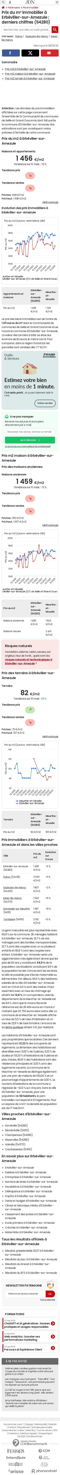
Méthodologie (50, 202)
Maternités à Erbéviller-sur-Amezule (27, 1232)
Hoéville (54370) (15, 1144)
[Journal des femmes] (16, 1451)
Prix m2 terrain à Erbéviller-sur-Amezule (30, 78)
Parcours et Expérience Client (23, 1348)
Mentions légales (29, 1433)
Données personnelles (42, 1427)
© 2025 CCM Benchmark (30, 1436)
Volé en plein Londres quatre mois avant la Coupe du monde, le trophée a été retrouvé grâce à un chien (29, 1371)
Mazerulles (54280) (17, 1139)
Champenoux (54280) (19, 1135)
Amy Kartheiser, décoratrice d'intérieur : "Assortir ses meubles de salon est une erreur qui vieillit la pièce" (29, 1403)
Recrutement (24, 1427)
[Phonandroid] (44, 1471)
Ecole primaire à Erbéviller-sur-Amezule (29, 1222)
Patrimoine (14, 7)
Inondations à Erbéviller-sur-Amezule (28, 1186)
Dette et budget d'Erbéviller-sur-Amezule (31, 1200)
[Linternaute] (16, 1457)
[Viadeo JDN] (44, 1464)
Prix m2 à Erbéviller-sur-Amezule (25, 69)
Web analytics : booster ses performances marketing (22, 1337)
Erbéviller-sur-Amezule (19, 1167)
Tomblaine (9, 919)
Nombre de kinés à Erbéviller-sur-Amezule (31, 1181)
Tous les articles (44, 1430)
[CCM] (44, 1451)
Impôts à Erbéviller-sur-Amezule (25, 1196)
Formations (14, 1314)
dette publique (14, 1027)
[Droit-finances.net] (44, 1458)
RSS (56, 1430)
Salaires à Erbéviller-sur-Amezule (25, 1172)
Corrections (13, 1433)
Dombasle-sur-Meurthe (16, 909)
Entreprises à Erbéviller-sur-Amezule (28, 1177)
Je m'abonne (28, 440)
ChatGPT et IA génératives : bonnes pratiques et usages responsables (27, 1324)
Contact (12, 1427)
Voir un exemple (47, 1300)
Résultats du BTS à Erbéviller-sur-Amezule (31, 1272)
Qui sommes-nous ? (13, 1424)
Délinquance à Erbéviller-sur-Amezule (28, 1191)
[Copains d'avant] (16, 1464)
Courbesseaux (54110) (18, 1149)
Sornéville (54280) (16, 1125)
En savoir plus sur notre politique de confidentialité (27, 446)
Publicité (52, 1424)
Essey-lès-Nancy (12, 898)
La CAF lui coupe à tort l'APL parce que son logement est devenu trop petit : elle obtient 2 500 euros (29, 1393)
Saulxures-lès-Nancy (37, 36)
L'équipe (29, 1424)
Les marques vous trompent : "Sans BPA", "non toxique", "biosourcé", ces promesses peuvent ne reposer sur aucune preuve (30, 1382)
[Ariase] (16, 1471)
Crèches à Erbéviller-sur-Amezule (26, 1227)
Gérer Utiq (30, 1430)
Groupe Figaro (45, 1433)
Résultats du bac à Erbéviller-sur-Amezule (31, 1259)
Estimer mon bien (45, 403)
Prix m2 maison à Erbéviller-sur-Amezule (30, 73)
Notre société (41, 1424)
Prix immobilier (30, 7)
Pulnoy (18, 36)
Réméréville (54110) (17, 1130)
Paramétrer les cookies (13, 1430)
